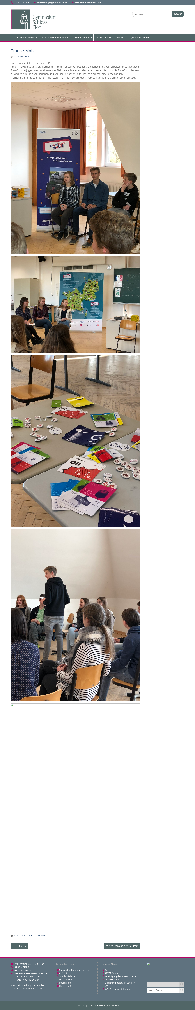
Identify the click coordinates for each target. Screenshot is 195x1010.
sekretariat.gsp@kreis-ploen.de (52, 3)
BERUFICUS (19, 946)
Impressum (65, 982)
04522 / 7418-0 (21, 3)
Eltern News (20, 935)
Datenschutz (65, 985)
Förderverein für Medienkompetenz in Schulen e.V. (120, 982)
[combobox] (165, 990)
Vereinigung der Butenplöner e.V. (121, 976)
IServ (107, 969)
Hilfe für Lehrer (67, 979)
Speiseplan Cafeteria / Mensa (74, 969)
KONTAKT (102, 37)
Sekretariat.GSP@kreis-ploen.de (30, 973)
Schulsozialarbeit (68, 976)
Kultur (30, 935)
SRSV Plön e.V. (112, 973)
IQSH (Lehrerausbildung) (117, 989)
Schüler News (40, 935)
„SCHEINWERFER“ (141, 37)
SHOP (120, 37)
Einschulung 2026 (92, 3)
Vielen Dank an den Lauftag (122, 946)
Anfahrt (63, 973)
